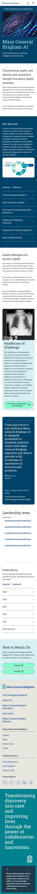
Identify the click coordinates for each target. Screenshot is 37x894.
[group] (18, 167)
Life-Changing (14, 695)
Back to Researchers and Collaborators (19, 9)
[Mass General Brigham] (10, 3)
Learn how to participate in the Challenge (17, 405)
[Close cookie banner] (28, 870)
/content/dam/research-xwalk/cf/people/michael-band (20, 533)
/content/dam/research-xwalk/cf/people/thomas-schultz (20, 545)
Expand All (6, 187)
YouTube (17, 671)
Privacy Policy (11, 889)
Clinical (8, 770)
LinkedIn (17, 665)
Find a (10, 762)
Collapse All (17, 187)
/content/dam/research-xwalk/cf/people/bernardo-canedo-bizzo (20, 539)
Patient (8, 744)
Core (8, 766)
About (7, 700)
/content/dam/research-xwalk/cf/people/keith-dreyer (20, 521)
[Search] (28, 2)
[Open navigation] (33, 3)
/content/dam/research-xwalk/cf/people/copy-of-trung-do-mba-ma (20, 527)
